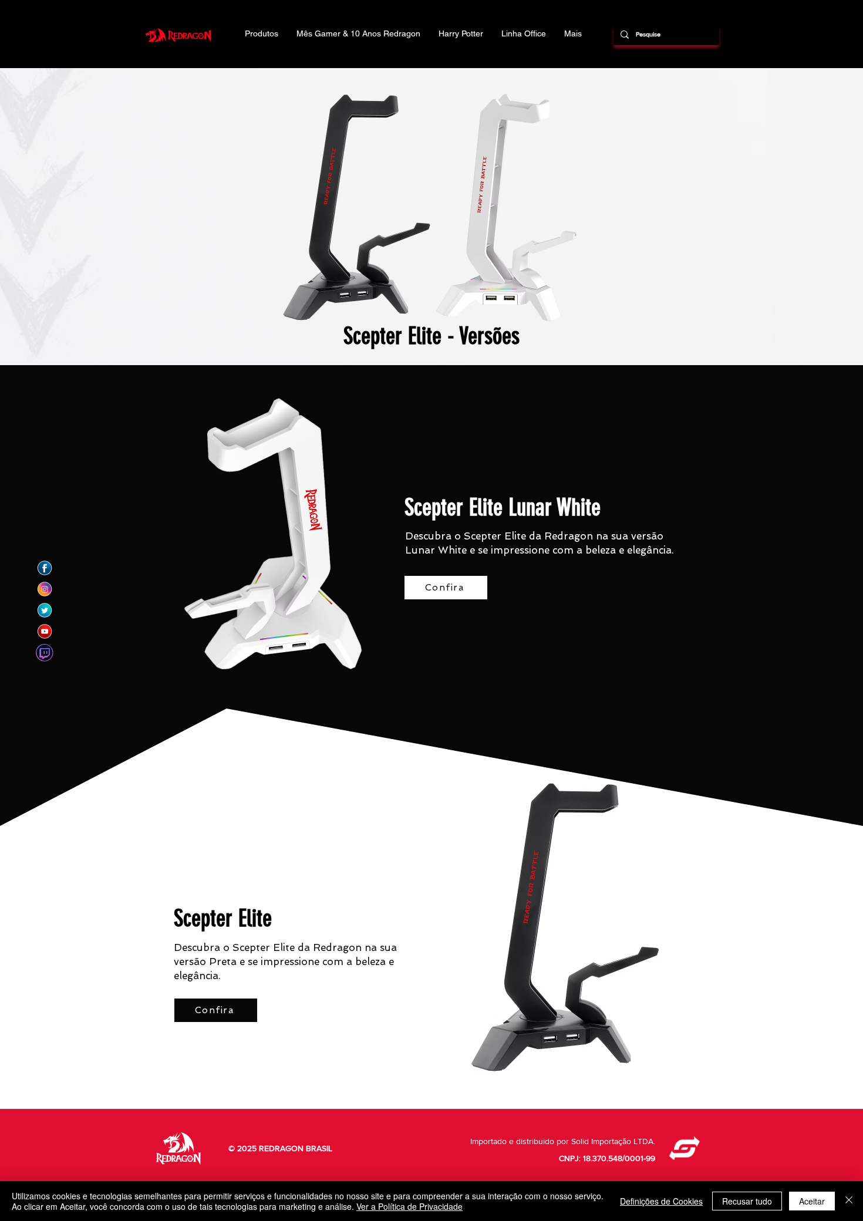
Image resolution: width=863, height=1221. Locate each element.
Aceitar (812, 1201)
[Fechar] (849, 1201)
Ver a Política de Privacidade (409, 1206)
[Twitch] (44, 652)
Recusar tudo (747, 1201)
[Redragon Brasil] (44, 568)
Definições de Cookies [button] (661, 1201)
